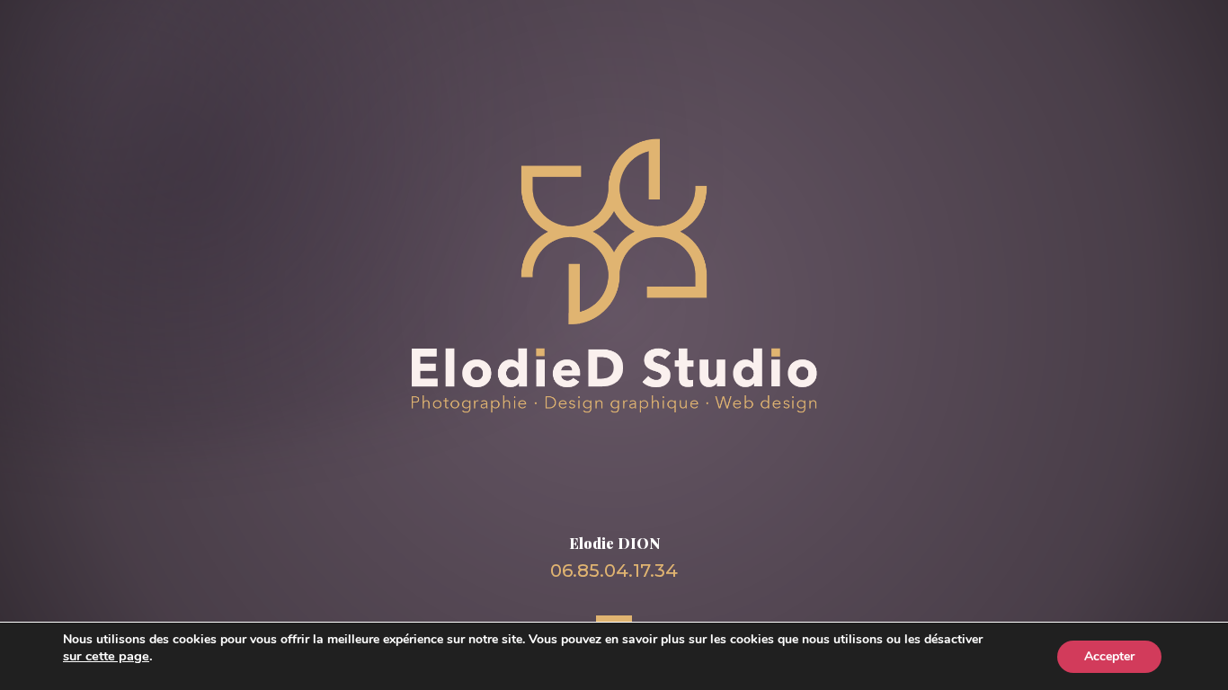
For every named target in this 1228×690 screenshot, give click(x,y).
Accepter (1109, 656)
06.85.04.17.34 (614, 570)
